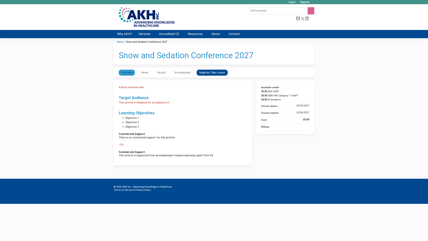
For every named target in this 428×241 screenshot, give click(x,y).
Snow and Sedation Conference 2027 (146, 42)
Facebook (298, 18)
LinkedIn (307, 18)
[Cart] (313, 3)
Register (305, 2)
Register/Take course (212, 72)
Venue (144, 72)
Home (120, 42)
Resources (195, 34)
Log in (291, 2)
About (215, 34)
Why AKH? (124, 34)
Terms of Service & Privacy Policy (132, 190)
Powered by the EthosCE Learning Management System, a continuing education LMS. (302, 197)
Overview (126, 72)
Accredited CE (169, 34)
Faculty (161, 72)
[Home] (146, 17)
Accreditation (183, 72)
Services (144, 34)
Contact (234, 34)
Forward (311, 18)
